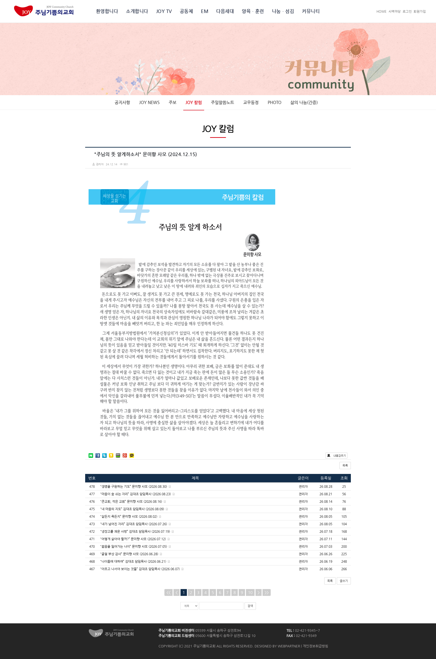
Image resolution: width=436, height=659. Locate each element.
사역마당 (395, 11)
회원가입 (420, 11)
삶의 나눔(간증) (304, 102)
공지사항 (122, 102)
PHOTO (274, 102)
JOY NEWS (149, 102)
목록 (345, 465)
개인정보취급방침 (315, 646)
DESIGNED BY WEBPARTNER (277, 646)
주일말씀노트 (222, 102)
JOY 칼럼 (194, 102)
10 (250, 592)
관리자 (303, 486)
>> (267, 592)
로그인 (407, 11)
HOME (382, 11)
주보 (172, 102)
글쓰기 (344, 580)
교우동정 (251, 102)
